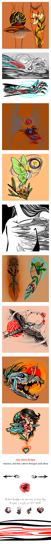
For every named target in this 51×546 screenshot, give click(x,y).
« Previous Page (12, 477)
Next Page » (39, 477)
